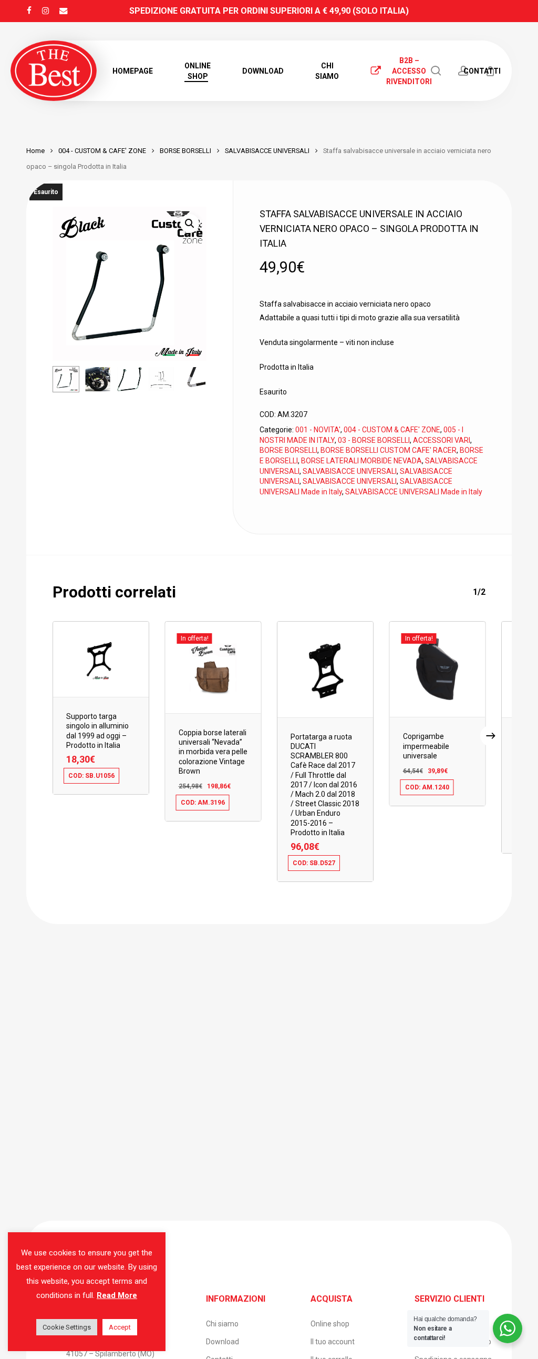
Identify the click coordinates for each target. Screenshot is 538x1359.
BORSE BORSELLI (185, 151)
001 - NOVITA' (317, 429)
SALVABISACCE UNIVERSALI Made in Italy (413, 492)
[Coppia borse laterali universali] (213, 667)
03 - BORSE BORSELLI (374, 440)
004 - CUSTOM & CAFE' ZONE (102, 151)
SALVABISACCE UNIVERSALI (267, 151)
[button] (189, 223)
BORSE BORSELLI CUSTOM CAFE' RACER (388, 450)
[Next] (190, 379)
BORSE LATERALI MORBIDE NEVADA (361, 461)
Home (35, 151)
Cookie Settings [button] (67, 1327)
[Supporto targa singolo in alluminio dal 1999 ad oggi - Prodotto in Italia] (101, 659)
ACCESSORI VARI (441, 440)
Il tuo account (333, 1341)
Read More (117, 1295)
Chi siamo (222, 1324)
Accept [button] (120, 1327)
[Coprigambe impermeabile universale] (437, 669)
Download (222, 1341)
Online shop (330, 1324)
